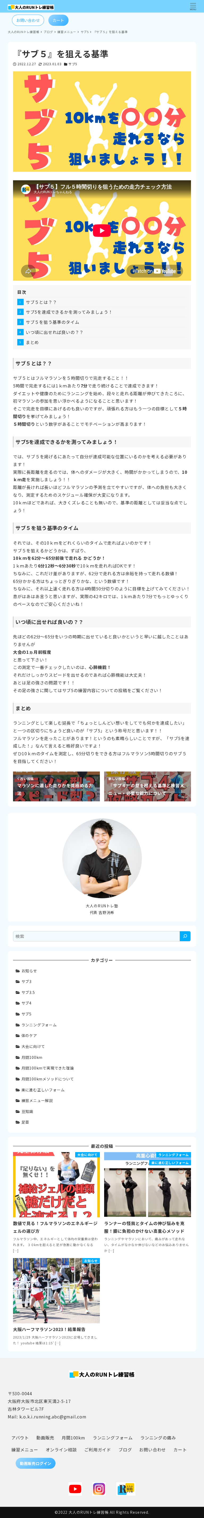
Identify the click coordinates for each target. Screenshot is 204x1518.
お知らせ (29, 970)
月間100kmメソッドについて (48, 1079)
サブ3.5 (28, 992)
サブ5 (73, 64)
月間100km (32, 1057)
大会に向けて (33, 1046)
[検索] (185, 936)
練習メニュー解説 (37, 1100)
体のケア (29, 1035)
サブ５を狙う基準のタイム (52, 322)
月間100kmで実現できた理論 (48, 1068)
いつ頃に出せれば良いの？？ (55, 332)
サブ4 (27, 1003)
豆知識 (27, 1111)
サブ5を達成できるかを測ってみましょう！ (69, 312)
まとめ (32, 342)
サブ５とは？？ (41, 302)
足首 (25, 1122)
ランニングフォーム (39, 1024)
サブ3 (27, 981)
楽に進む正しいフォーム (43, 1089)
